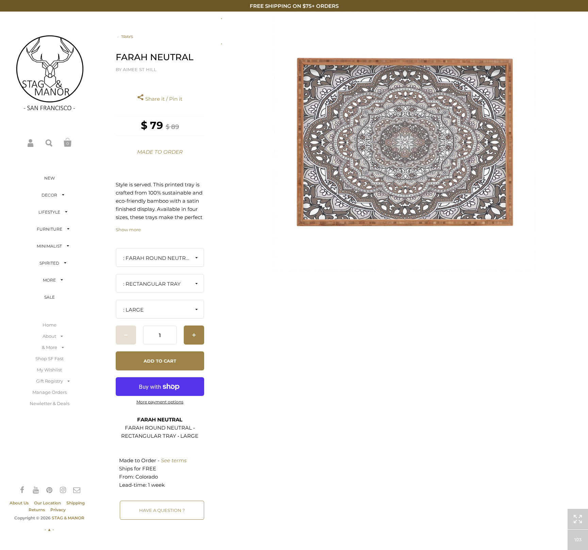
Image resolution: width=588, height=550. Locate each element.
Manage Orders (49, 392)
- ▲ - (49, 529)
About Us (19, 502)
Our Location (47, 502)
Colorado (146, 476)
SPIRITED (49, 263)
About (49, 336)
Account (31, 142)
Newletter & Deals (49, 403)
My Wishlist (49, 369)
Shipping (75, 502)
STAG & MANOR (68, 517)
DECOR (49, 195)
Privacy (58, 509)
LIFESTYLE (49, 212)
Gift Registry (49, 381)
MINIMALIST (49, 246)
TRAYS (127, 36)
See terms (173, 460)
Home (49, 325)
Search (49, 142)
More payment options (159, 402)
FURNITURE (49, 229)
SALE (49, 297)
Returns (37, 509)
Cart (68, 142)
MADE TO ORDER (160, 152)
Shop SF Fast (49, 358)
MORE (49, 280)
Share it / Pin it (163, 99)
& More (49, 347)
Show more (128, 230)
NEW (49, 178)
